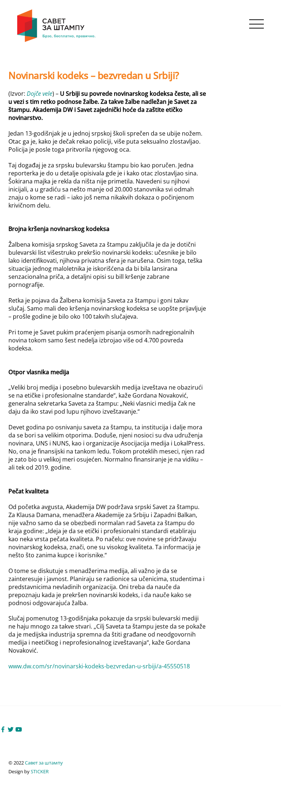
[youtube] (18, 729)
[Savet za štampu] (57, 41)
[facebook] (3, 729)
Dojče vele (39, 94)
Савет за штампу (44, 762)
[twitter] (11, 729)
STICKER (40, 771)
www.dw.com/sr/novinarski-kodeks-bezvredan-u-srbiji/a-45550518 (99, 666)
